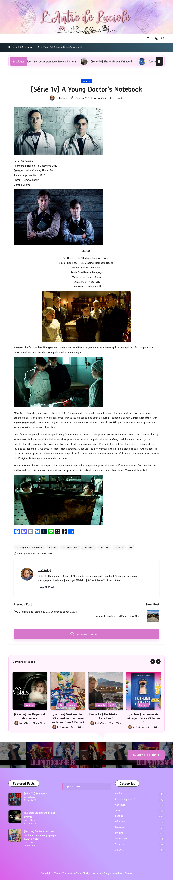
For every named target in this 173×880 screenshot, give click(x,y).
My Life (119, 832)
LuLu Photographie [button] (146, 754)
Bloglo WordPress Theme (118, 873)
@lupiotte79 (73, 786)
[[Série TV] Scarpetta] (15, 799)
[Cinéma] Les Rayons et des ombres (39, 814)
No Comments (105, 98)
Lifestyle (120, 821)
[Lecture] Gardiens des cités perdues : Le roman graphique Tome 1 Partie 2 (29, 718)
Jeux (134, 704)
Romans (105, 704)
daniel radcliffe (70, 547)
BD (23, 704)
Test (152, 704)
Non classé (121, 838)
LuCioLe (44, 570)
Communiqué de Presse (128, 799)
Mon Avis (104, 547)
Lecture (33, 704)
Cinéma (119, 793)
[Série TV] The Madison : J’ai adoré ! (68, 61)
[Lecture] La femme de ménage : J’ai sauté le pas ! (134, 61)
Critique (53, 547)
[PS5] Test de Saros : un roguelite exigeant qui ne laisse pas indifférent (143, 718)
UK (130, 547)
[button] (47, 587)
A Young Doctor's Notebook (29, 547)
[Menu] (149, 38)
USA (74, 704)
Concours (120, 804)
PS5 (144, 704)
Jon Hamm (89, 547)
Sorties (119, 849)
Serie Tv (86, 81)
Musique (119, 827)
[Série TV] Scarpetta (35, 793)
